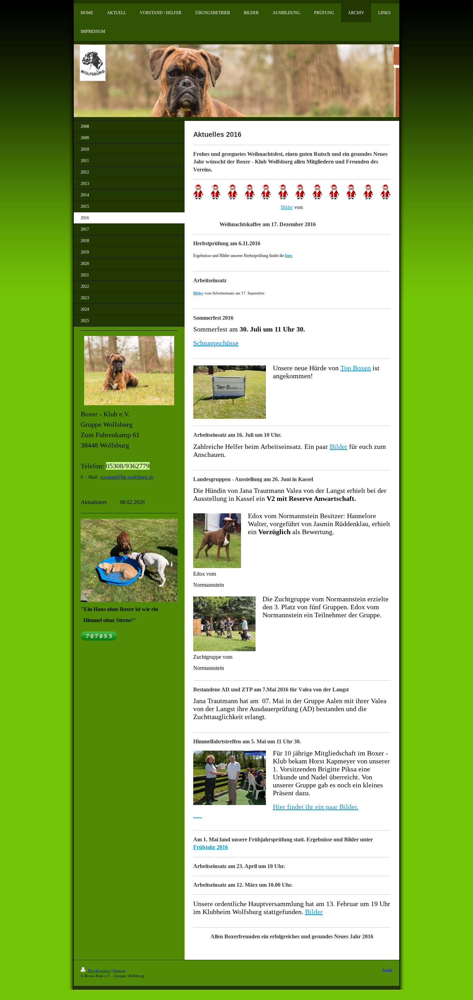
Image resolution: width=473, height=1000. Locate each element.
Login (387, 969)
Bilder (287, 207)
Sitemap (119, 970)
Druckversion (99, 970)
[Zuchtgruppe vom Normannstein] (224, 623)
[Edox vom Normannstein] (217, 540)
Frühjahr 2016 (210, 847)
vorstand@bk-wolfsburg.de (126, 477)
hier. (289, 255)
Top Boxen (355, 368)
